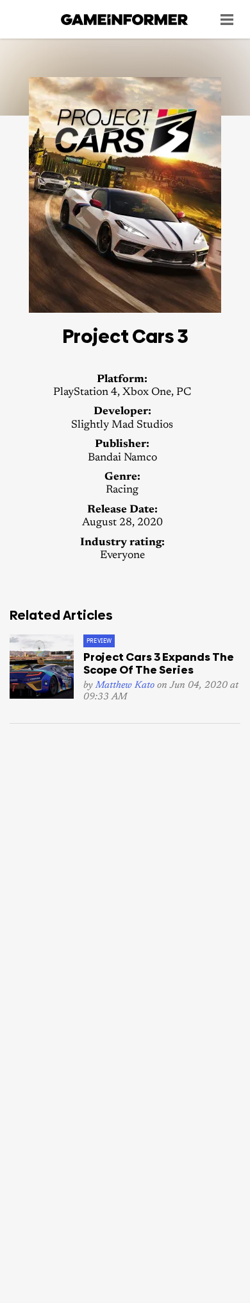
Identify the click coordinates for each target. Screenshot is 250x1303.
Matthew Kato (125, 685)
